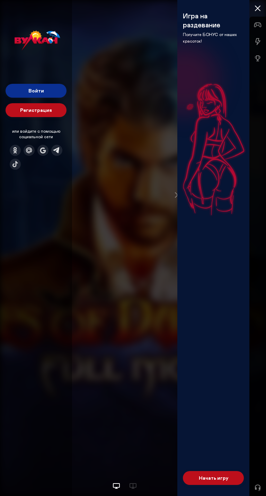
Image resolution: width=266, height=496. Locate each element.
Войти (36, 90)
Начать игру (213, 478)
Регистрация (36, 110)
